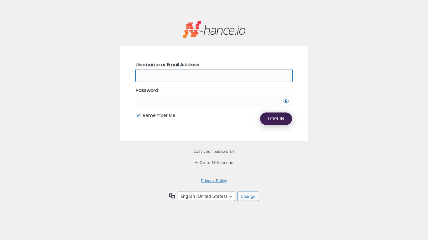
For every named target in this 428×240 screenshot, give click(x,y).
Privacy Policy (214, 180)
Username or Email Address (167, 64)
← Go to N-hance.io (214, 162)
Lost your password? (214, 151)
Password (147, 90)
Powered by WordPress (214, 29)
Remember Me (159, 115)
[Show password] (286, 101)
